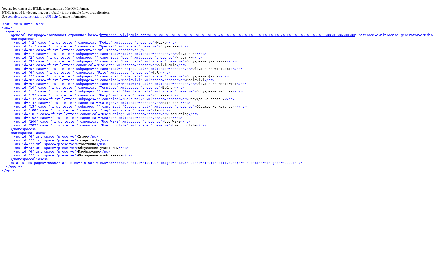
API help (52, 16)
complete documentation (24, 16)
